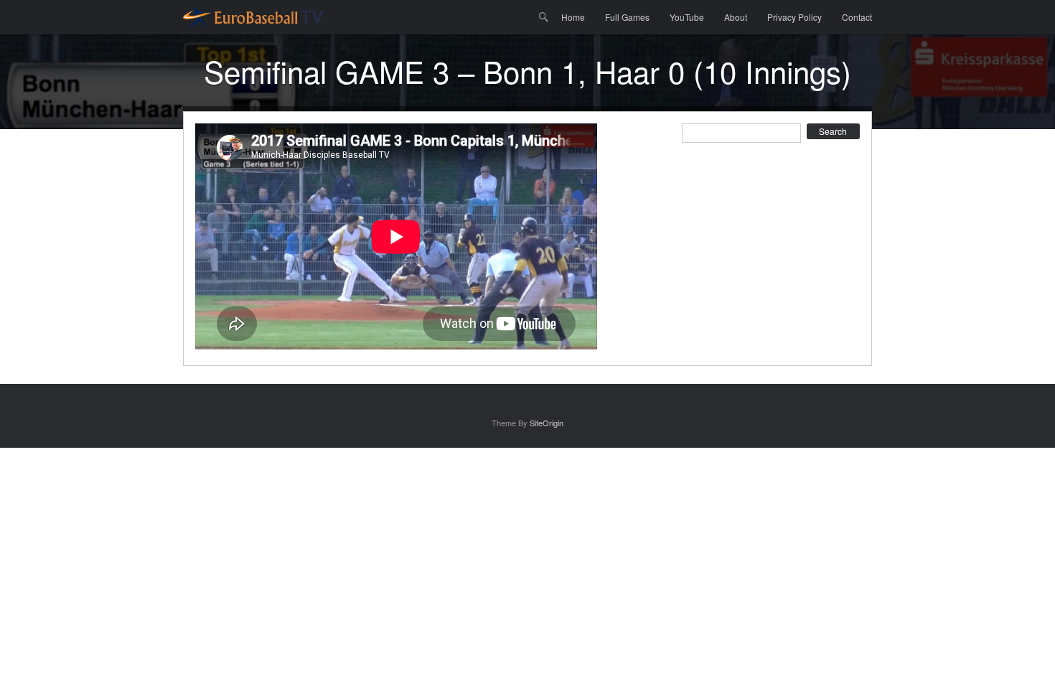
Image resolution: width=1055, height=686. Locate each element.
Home (573, 17)
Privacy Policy (794, 17)
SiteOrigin (546, 422)
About (735, 17)
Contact (857, 17)
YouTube (687, 17)
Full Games (627, 17)
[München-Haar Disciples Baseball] (253, 17)
